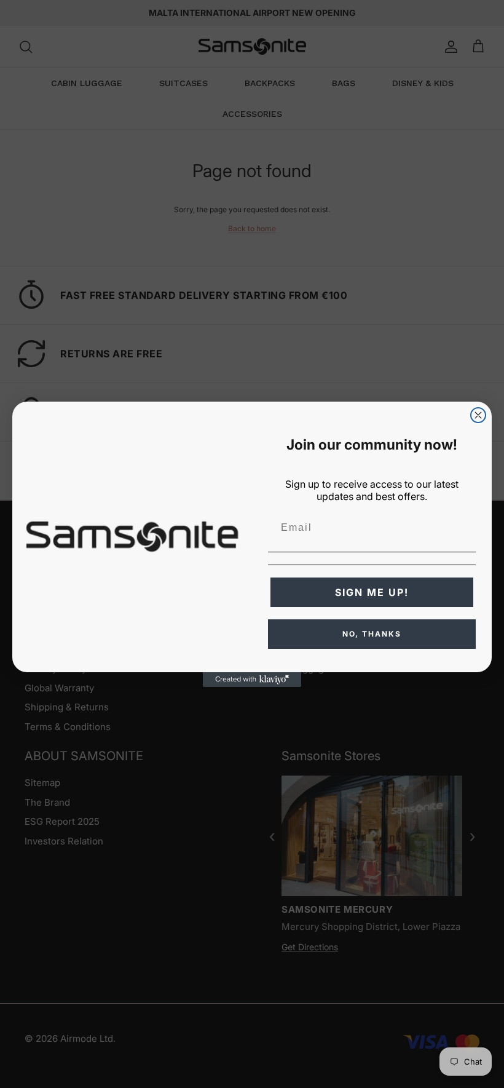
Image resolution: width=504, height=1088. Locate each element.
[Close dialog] (478, 415)
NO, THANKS (371, 633)
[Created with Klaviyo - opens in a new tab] (252, 679)
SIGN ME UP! (372, 592)
